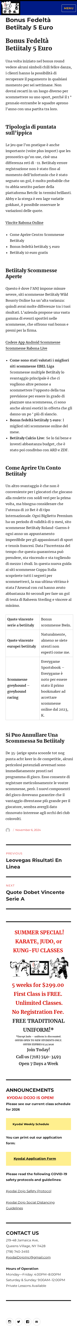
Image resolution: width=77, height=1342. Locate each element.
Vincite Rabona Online (24, 222)
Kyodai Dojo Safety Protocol (28, 1191)
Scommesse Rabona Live (26, 348)
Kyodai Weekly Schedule (31, 1124)
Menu (68, 8)
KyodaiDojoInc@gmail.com (28, 1257)
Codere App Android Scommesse (33, 342)
